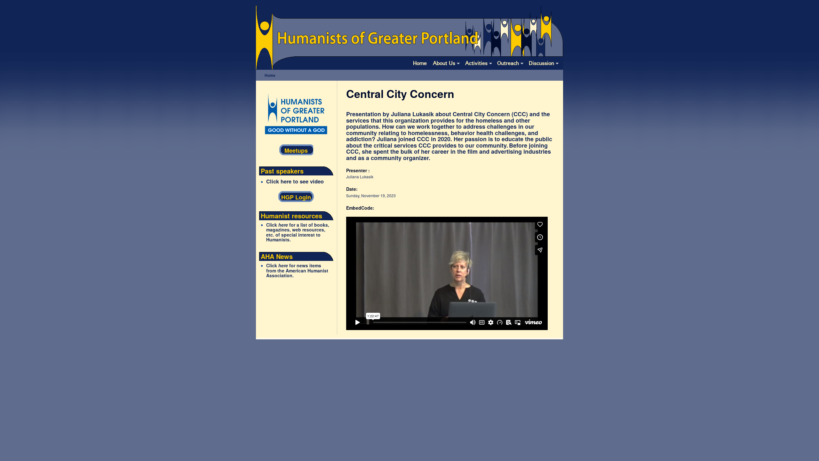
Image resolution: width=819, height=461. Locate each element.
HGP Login (296, 197)
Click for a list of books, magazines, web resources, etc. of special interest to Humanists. (297, 232)
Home (420, 63)
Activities (476, 63)
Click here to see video (295, 181)
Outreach (508, 63)
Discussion (541, 63)
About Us (444, 63)
